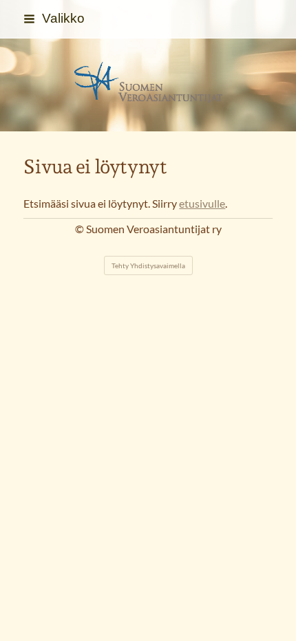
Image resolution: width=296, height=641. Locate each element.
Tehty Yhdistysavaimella (148, 265)
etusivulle (202, 203)
